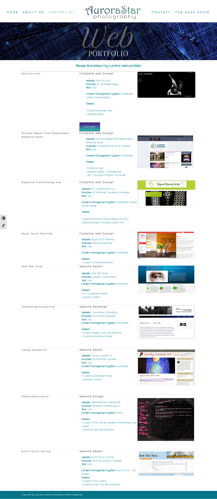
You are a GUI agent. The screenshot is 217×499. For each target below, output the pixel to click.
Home (13, 12)
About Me (34, 12)
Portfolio (61, 12)
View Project (90, 126)
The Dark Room (192, 12)
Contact (161, 12)
